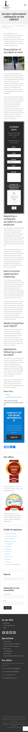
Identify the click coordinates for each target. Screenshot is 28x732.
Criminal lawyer (7, 641)
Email (14, 165)
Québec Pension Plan (10, 541)
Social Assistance (9, 544)
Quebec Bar (6, 623)
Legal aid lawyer (7, 653)
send (14, 208)
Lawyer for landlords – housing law (11, 644)
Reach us (14, 437)
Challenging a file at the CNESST (14, 397)
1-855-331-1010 (11, 675)
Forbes (5, 628)
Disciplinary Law (9, 556)
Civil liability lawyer (7, 651)
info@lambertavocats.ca (11, 678)
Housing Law (8, 559)
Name (14, 147)
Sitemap (8, 727)
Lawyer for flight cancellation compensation (14, 656)
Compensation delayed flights (12, 564)
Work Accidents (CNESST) (11, 536)
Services (14, 159)
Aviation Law (8, 561)
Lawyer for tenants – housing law (11, 646)
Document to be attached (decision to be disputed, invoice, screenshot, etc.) (14, 187)
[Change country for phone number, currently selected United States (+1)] (9, 155)
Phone (14, 153)
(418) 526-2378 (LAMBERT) (12, 671)
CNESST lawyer (7, 648)
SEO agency (18, 727)
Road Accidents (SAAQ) (10, 533)
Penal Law (7, 554)
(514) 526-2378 (16, 724)
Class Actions (8, 549)
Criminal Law (8, 551)
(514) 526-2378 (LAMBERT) (14, 668)
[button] (25, 5)
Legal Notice (13, 727)
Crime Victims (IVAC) (10, 538)
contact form (5, 724)
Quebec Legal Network (9, 625)
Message (14, 172)
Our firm (8, 394)
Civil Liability (8, 546)
